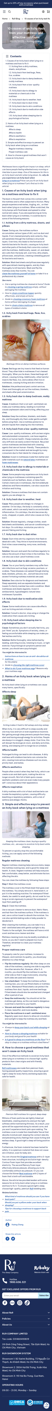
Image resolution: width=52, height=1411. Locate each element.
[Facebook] (4, 1302)
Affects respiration (17, 139)
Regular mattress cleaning (20, 148)
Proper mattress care (18, 152)
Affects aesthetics (17, 136)
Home (4, 19)
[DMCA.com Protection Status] (17, 1402)
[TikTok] (27, 1302)
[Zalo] (12, 1302)
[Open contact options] (46, 1405)
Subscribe (44, 1295)
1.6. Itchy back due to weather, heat (25, 99)
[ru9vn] (26, 11)
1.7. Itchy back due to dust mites (23, 103)
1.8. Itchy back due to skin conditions (25, 106)
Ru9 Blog (16, 19)
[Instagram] (19, 1302)
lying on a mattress (11, 180)
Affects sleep (15, 129)
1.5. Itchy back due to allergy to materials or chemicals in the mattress (23, 94)
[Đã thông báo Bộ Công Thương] (35, 1403)
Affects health (15, 133)
